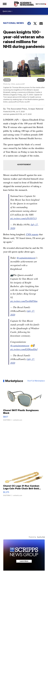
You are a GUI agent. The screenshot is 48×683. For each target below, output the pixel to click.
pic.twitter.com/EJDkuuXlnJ (23, 349)
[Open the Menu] (4, 4)
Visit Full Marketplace (36, 381)
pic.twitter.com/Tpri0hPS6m (23, 301)
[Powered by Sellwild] (41, 537)
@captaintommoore (26, 257)
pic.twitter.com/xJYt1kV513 (23, 218)
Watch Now (40, 4)
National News (13, 23)
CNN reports (32, 234)
